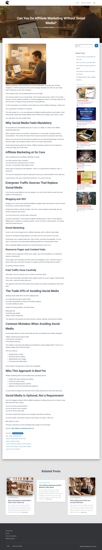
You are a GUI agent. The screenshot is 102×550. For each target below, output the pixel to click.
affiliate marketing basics (15, 436)
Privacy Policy (9, 530)
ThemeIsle (93, 546)
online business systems (12, 446)
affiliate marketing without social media (15, 438)
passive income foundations (13, 449)
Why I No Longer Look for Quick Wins (85, 62)
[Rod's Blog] (7, 3)
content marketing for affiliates (13, 443)
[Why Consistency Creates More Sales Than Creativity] (20, 486)
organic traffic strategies (25, 446)
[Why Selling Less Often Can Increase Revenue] (82, 486)
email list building (26, 443)
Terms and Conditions (11, 536)
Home (77, 2)
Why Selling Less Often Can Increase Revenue (80, 501)
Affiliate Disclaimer (11, 538)
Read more (25, 512)
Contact (7, 533)
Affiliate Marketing (17, 433)
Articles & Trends (86, 2)
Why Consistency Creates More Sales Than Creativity (19, 501)
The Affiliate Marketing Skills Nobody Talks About (50, 486)
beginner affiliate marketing (13, 441)
